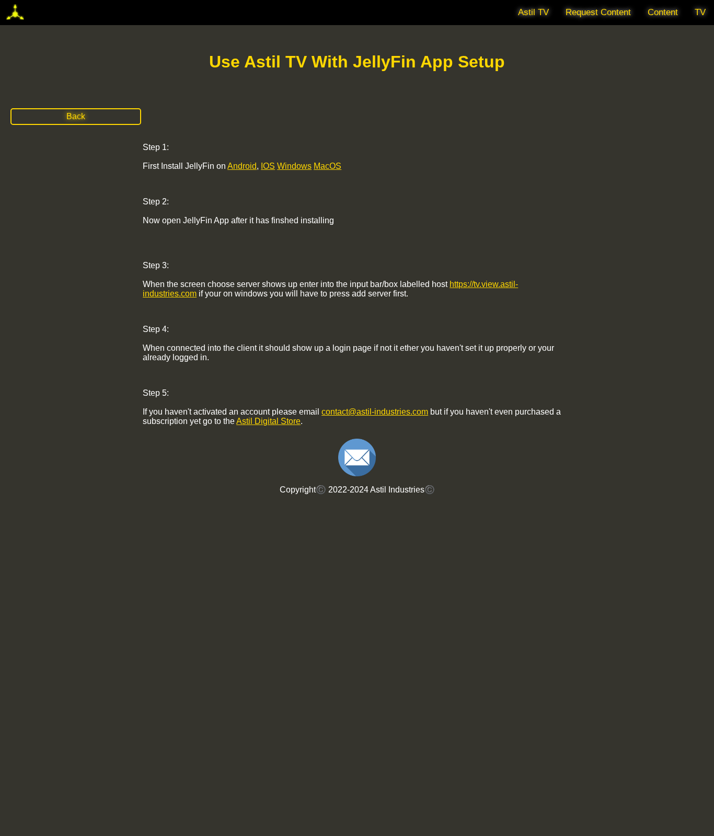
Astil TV (533, 12)
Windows (294, 166)
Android (242, 166)
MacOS (327, 166)
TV (700, 12)
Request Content (598, 12)
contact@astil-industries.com (374, 411)
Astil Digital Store (268, 421)
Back (75, 116)
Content (663, 12)
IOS (268, 166)
